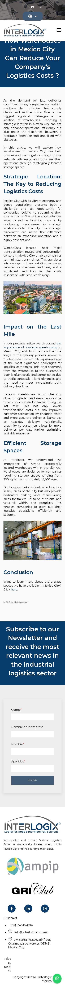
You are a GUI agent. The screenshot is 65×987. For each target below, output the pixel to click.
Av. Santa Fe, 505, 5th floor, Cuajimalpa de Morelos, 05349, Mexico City (29, 943)
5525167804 (25, 925)
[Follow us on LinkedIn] (32, 7)
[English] (33, 16)
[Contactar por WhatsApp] (57, 979)
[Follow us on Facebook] (25, 7)
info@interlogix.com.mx (29, 932)
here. (14, 589)
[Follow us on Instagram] (40, 7)
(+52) (12, 925)
